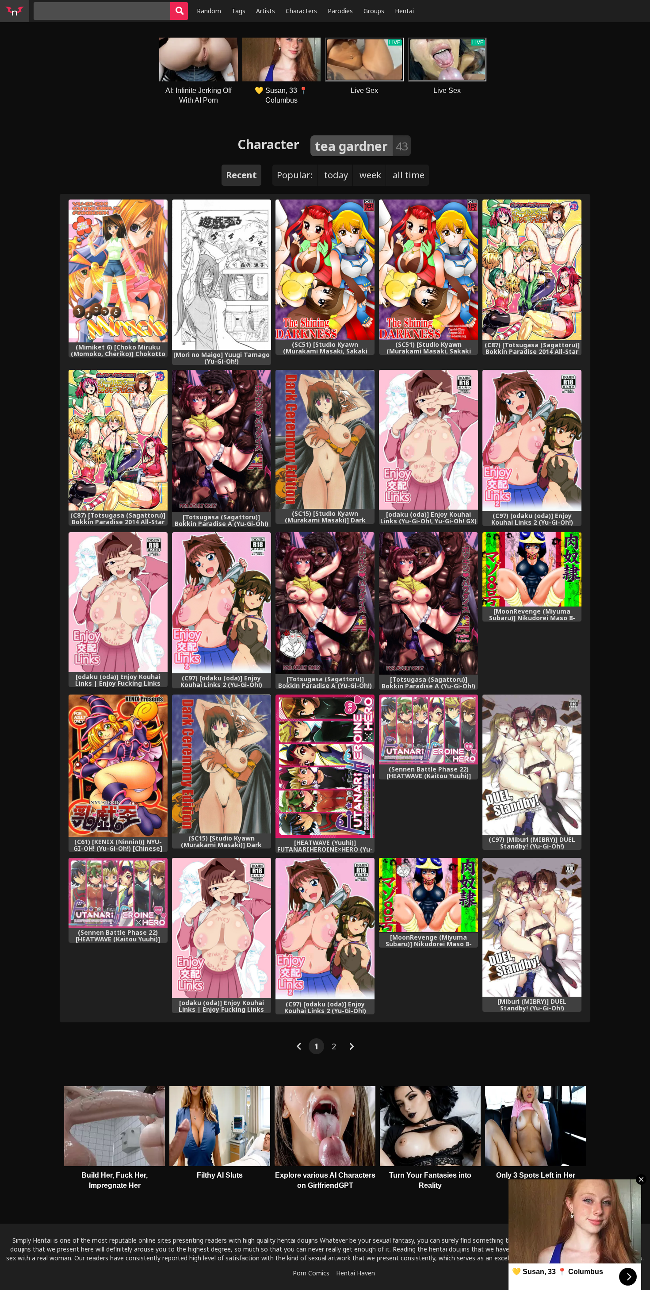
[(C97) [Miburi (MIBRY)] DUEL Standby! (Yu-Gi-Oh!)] (531, 765)
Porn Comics (311, 1273)
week (370, 175)
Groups (373, 11)
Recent (241, 175)
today (336, 175)
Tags (238, 11)
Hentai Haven (355, 1273)
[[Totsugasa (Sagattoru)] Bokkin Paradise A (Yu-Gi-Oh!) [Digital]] (221, 441)
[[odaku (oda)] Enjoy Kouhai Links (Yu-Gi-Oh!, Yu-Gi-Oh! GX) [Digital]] (428, 440)
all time (408, 175)
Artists (265, 11)
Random (209, 11)
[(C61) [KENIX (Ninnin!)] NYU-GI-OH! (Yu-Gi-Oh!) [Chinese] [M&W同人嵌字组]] (118, 766)
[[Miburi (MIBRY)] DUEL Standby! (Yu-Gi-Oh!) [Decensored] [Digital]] (531, 927)
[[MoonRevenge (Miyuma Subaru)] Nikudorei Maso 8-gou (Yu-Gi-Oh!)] (531, 569)
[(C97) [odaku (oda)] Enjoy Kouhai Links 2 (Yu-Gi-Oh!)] (531, 440)
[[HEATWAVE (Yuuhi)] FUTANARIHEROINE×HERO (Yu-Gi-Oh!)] (325, 766)
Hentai (404, 11)
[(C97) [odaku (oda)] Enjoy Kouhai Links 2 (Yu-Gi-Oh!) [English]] (221, 602)
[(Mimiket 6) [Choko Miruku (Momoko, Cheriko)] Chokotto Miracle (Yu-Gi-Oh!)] (118, 271)
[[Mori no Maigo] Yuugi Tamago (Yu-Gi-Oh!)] (221, 275)
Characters (301, 11)
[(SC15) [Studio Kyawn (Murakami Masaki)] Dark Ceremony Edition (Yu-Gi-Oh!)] (325, 439)
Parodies (340, 11)
